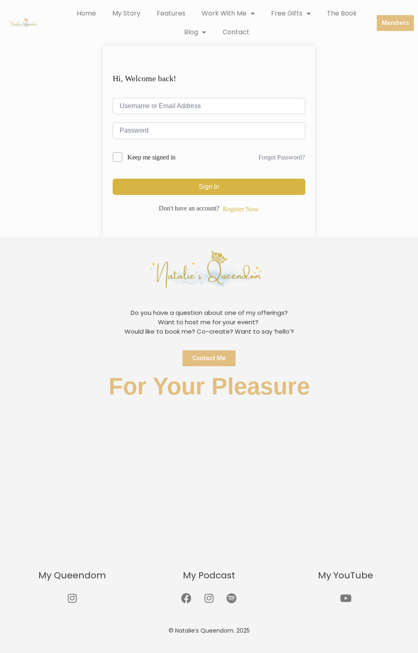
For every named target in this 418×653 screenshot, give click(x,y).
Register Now (241, 209)
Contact (235, 32)
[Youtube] (346, 598)
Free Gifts (286, 13)
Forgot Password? (281, 157)
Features (171, 13)
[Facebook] (186, 598)
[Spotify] (231, 598)
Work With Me (224, 13)
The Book (342, 13)
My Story (126, 13)
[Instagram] (72, 598)
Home (86, 13)
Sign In (209, 186)
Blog (191, 32)
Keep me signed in (151, 157)
